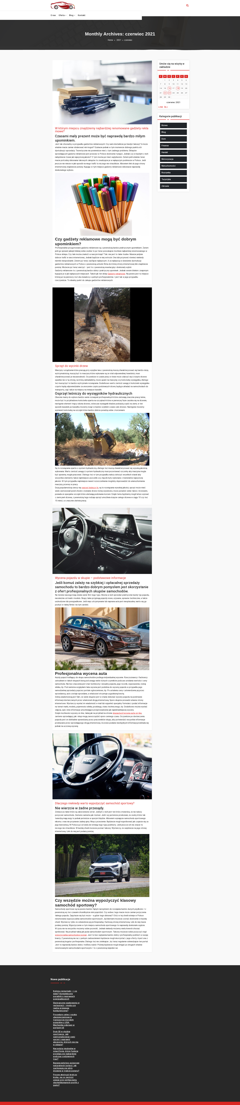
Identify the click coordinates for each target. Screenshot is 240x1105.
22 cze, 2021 (63, 357)
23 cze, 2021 (63, 120)
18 (178, 88)
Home (110, 40)
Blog (60, 360)
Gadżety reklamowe (116, 274)
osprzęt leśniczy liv (90, 487)
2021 (119, 40)
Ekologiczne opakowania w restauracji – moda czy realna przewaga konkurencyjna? (66, 1007)
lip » (166, 107)
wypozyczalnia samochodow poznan (71, 935)
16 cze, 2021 (63, 795)
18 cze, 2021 (63, 569)
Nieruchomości (169, 166)
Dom (164, 139)
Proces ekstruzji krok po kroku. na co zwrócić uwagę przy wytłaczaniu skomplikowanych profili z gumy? (66, 1080)
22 (165, 93)
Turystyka (166, 179)
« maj (160, 107)
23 (169, 93)
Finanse (165, 145)
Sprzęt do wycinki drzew (71, 365)
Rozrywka (166, 172)
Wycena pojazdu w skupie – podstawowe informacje (90, 577)
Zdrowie (165, 186)
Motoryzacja (167, 159)
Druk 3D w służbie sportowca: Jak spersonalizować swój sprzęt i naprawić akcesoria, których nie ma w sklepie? (65, 1038)
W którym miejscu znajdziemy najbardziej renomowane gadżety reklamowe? (101, 130)
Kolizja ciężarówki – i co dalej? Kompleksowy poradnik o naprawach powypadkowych (65, 995)
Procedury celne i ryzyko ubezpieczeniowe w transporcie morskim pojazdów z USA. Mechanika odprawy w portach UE (65, 1021)
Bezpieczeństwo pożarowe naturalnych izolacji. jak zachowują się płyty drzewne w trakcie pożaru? (66, 1067)
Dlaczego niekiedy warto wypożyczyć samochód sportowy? (94, 803)
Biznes (60, 123)
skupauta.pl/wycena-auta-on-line (127, 713)
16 (169, 88)
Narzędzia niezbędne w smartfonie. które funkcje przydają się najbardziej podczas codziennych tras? (65, 1053)
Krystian (63, 117)
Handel (165, 152)
